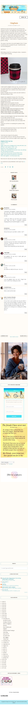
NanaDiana (6, 208)
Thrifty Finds (5, 639)
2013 (3, 664)
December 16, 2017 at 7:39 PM (9, 239)
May (4, 650)
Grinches (5, 625)
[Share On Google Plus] (10, 167)
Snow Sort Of (6, 634)
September (5, 644)
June (4, 649)
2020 (3, 611)
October (5, 642)
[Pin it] (13, 167)
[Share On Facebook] (8, 167)
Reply (26, 224)
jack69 (5, 238)
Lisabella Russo (7, 287)
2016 (3, 659)
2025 (3, 603)
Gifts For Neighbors (7, 623)
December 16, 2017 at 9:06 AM (9, 209)
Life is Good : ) (5, 581)
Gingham (5, 628)
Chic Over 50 (5, 589)
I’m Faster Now (6, 635)
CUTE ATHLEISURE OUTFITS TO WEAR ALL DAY (11, 590)
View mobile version (14, 336)
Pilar (5, 275)
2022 (3, 608)
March (4, 654)
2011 (3, 667)
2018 (3, 615)
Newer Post (5, 335)
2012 (3, 666)
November (5, 640)
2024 (3, 605)
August (4, 645)
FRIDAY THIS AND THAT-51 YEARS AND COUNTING (11, 588)
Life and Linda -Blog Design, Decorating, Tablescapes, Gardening (11, 579)
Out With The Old (6, 620)
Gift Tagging (5, 637)
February (5, 656)
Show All (25, 592)
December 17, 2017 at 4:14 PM (9, 265)
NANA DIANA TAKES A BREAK (8, 587)
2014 (3, 662)
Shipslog (4, 584)
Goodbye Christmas (7, 622)
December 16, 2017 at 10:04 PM (10, 254)
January (4, 657)
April (4, 652)
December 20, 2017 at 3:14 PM (9, 298)
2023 (3, 606)
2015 (3, 661)
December (5, 618)
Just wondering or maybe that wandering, (10, 585)
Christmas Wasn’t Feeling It (9, 630)
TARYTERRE (6, 252)
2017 (3, 617)
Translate (11, 464)
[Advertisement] (14, 500)
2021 (3, 610)
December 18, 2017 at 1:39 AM (9, 277)
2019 (3, 613)
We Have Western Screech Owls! (8, 580)
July (4, 647)
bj (4, 264)
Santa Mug (5, 632)
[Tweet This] (5, 167)
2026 (3, 601)
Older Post (23, 335)
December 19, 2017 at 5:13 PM (9, 288)
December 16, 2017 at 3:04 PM (9, 229)
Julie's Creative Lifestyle (9, 297)
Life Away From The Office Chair (10, 701)
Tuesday (3, 582)
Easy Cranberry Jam (7, 627)
